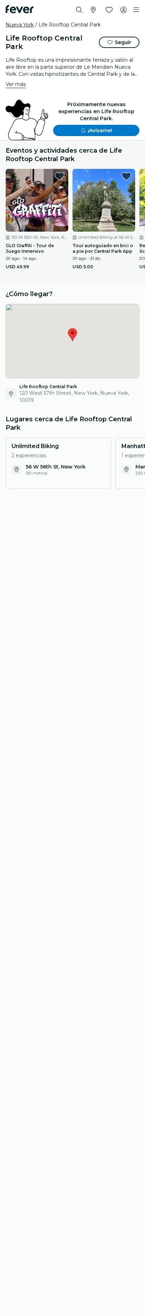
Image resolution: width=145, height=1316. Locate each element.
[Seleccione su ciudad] (93, 10)
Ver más (16, 84)
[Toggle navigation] (136, 10)
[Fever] (19, 9)
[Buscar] (79, 10)
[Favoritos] (109, 10)
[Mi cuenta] (123, 10)
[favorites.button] (59, 176)
